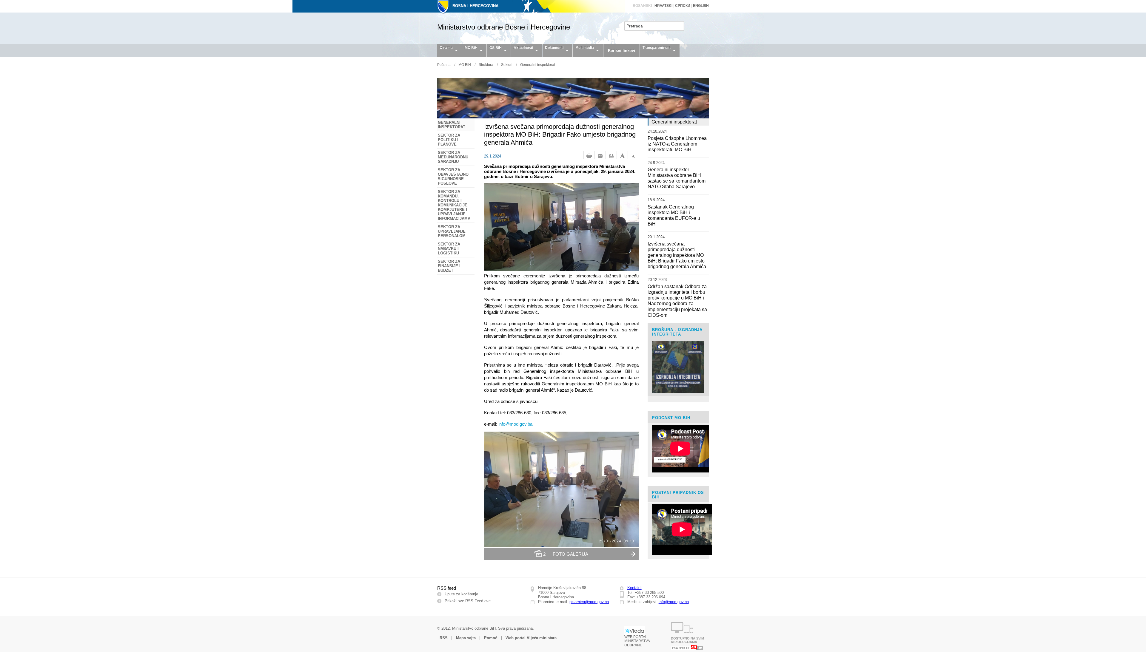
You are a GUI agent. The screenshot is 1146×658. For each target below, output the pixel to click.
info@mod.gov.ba (674, 602)
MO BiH (471, 48)
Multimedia (584, 48)
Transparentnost (657, 48)
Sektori (506, 65)
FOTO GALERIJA (565, 554)
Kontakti (634, 588)
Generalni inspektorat (537, 65)
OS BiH (495, 48)
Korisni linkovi (621, 50)
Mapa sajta (466, 638)
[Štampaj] (589, 156)
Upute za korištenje (461, 594)
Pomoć (490, 638)
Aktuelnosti (523, 48)
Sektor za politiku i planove (449, 139)
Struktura (486, 65)
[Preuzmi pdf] (611, 156)
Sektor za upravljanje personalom (452, 231)
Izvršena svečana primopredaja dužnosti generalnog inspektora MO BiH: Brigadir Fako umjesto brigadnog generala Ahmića (677, 255)
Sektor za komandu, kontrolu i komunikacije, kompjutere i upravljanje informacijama (454, 205)
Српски (682, 6)
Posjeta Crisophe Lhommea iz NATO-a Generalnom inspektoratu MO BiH (677, 144)
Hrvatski (663, 6)
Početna (444, 65)
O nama (446, 48)
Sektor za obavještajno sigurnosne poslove (453, 177)
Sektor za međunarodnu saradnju (453, 157)
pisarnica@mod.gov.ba (589, 602)
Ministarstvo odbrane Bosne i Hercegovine (503, 27)
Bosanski (642, 6)
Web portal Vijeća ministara (531, 638)
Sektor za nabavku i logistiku (449, 248)
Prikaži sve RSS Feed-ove (468, 601)
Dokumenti (554, 48)
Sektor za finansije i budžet (449, 266)
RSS (444, 638)
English (701, 6)
